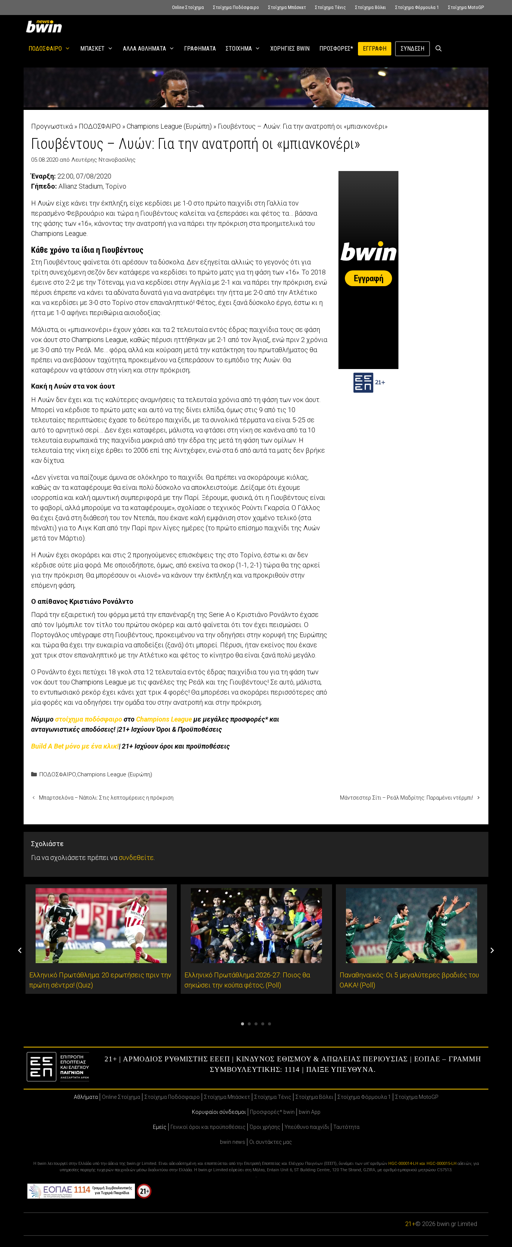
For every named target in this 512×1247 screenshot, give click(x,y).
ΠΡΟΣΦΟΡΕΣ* (336, 48)
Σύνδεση (412, 48)
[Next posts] (492, 950)
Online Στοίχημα (188, 7)
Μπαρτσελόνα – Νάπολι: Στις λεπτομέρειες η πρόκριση (106, 798)
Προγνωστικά (52, 126)
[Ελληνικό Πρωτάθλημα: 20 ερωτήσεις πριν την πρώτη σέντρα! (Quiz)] (101, 958)
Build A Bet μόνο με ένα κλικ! (75, 746)
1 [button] (242, 1023)
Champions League (164, 719)
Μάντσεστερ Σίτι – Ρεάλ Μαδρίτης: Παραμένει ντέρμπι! (406, 798)
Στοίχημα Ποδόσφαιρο (236, 7)
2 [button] (249, 1023)
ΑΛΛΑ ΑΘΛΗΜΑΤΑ (144, 48)
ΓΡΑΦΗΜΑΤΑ (200, 48)
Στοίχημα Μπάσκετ (287, 7)
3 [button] (256, 1023)
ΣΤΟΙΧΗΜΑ (239, 48)
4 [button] (262, 1023)
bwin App (309, 1112)
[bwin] (45, 26)
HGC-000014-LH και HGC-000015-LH (422, 1163)
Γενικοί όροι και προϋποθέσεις (208, 1127)
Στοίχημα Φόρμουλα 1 (417, 7)
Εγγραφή (374, 48)
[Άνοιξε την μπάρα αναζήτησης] (439, 49)
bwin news (232, 1142)
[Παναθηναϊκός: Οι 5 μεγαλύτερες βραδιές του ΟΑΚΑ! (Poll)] (411, 958)
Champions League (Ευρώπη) (169, 126)
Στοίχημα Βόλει (370, 7)
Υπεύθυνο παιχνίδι (306, 1127)
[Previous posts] (19, 950)
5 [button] (269, 1023)
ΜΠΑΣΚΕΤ (92, 48)
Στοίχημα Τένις (330, 7)
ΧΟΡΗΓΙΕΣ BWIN (290, 48)
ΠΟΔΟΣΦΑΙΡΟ (45, 48)
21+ (410, 1223)
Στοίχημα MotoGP (466, 7)
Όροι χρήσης (265, 1127)
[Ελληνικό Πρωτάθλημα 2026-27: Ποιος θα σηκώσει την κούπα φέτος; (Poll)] (256, 958)
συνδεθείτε (136, 857)
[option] (101, 939)
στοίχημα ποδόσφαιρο (88, 719)
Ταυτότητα (346, 1127)
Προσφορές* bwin (272, 1112)
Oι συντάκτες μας (270, 1142)
